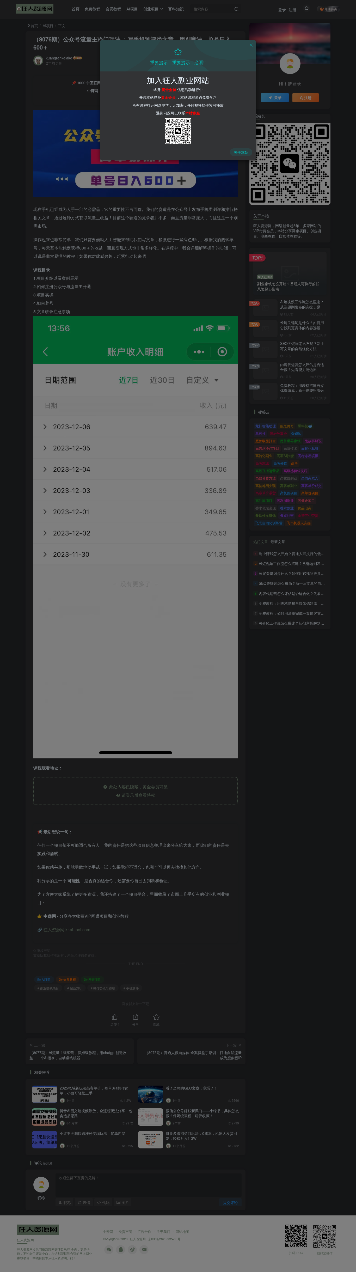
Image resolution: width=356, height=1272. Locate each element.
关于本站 (241, 152)
